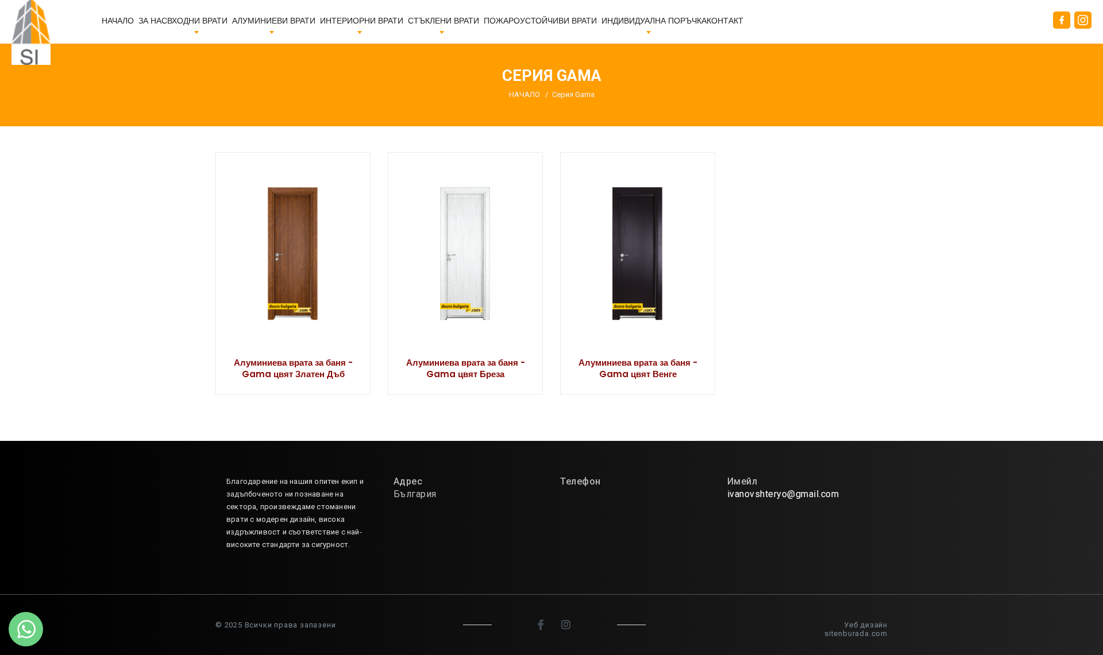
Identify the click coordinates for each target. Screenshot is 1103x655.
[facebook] (542, 624)
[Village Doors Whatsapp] (26, 629)
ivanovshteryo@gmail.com (783, 494)
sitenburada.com (856, 633)
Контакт (725, 20)
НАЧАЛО (118, 20)
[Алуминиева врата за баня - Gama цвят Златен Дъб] (293, 273)
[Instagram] (567, 624)
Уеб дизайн (866, 625)
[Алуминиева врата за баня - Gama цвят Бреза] (465, 273)
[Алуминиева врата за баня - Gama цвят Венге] (638, 273)
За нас (152, 20)
